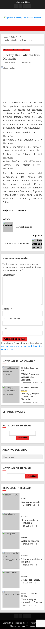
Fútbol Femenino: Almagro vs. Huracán (30, 377)
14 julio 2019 (28, 565)
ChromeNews (16, 626)
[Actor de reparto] (11, 540)
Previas (24, 538)
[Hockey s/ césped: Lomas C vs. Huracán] (11, 394)
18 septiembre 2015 (30, 383)
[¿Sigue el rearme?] (11, 579)
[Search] (42, 28)
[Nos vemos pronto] (11, 501)
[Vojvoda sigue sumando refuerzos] (11, 599)
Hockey (26, 50)
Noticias (24, 577)
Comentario (8, 274)
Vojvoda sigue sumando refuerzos (31, 600)
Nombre (7, 308)
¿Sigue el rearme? (30, 579)
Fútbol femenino (27, 371)
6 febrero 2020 (29, 505)
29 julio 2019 (28, 526)
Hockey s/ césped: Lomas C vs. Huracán (30, 396)
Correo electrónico (12, 318)
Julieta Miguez (10, 63)
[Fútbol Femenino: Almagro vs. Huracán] (11, 374)
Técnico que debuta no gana (31, 560)
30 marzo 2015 (25, 63)
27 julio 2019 (28, 544)
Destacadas (25, 499)
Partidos (24, 517)
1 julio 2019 (27, 605)
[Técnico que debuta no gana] (11, 560)
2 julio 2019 (27, 583)
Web (4, 328)
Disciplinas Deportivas (12, 50)
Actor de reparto (30, 541)
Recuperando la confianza (29, 521)
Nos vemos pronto (30, 502)
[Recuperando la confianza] (11, 521)
